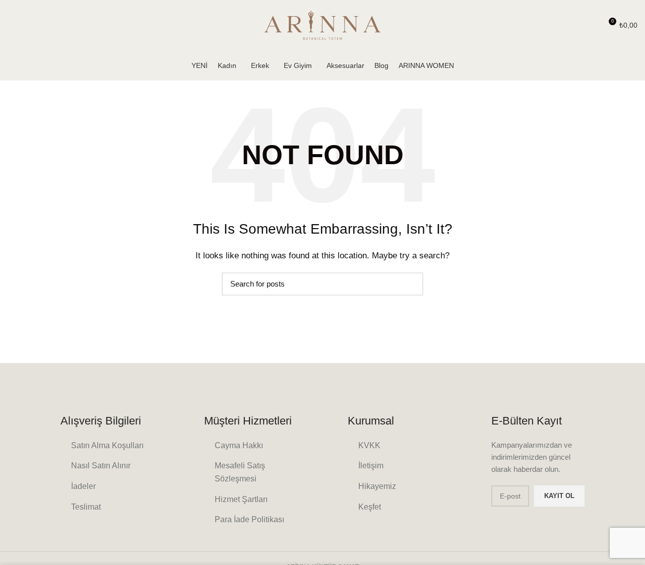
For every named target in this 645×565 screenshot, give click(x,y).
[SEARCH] (409, 284)
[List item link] (107, 445)
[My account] (572, 25)
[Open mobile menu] (12, 25)
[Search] (590, 25)
